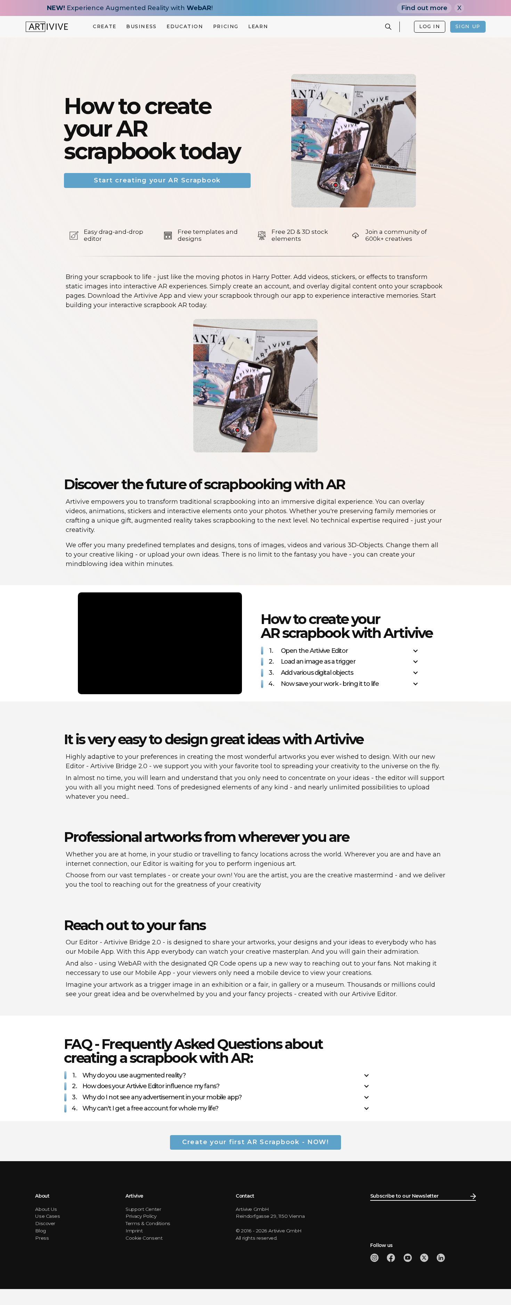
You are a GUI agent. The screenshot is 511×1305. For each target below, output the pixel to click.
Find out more (424, 8)
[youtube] (408, 1258)
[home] (47, 27)
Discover (45, 1223)
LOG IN (429, 26)
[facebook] (391, 1258)
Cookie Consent (143, 1238)
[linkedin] (441, 1258)
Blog (40, 1230)
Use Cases (47, 1216)
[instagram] (374, 1258)
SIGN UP (467, 26)
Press (42, 1238)
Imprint (134, 1230)
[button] (104, 27)
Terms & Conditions (147, 1223)
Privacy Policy (140, 1216)
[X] (424, 1258)
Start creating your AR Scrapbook (157, 180)
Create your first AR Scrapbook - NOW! (255, 1142)
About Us (46, 1209)
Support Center (143, 1209)
